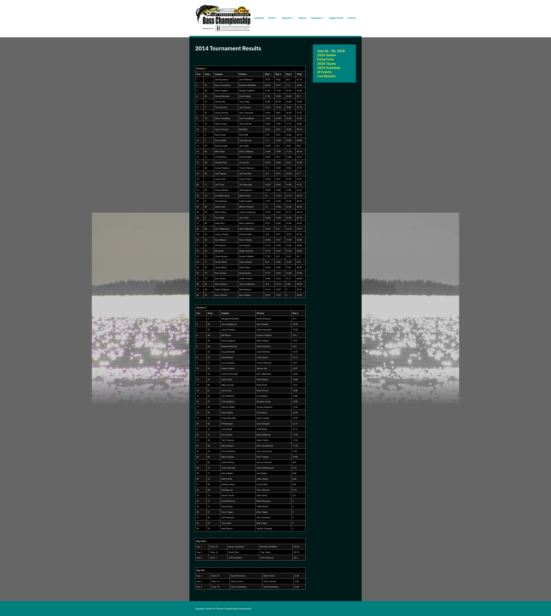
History (302, 18)
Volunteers (316, 18)
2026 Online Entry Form (326, 57)
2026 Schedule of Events (328, 70)
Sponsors (287, 18)
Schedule (259, 18)
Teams (271, 18)
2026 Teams (326, 63)
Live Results (326, 76)
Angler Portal (336, 18)
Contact (351, 18)
